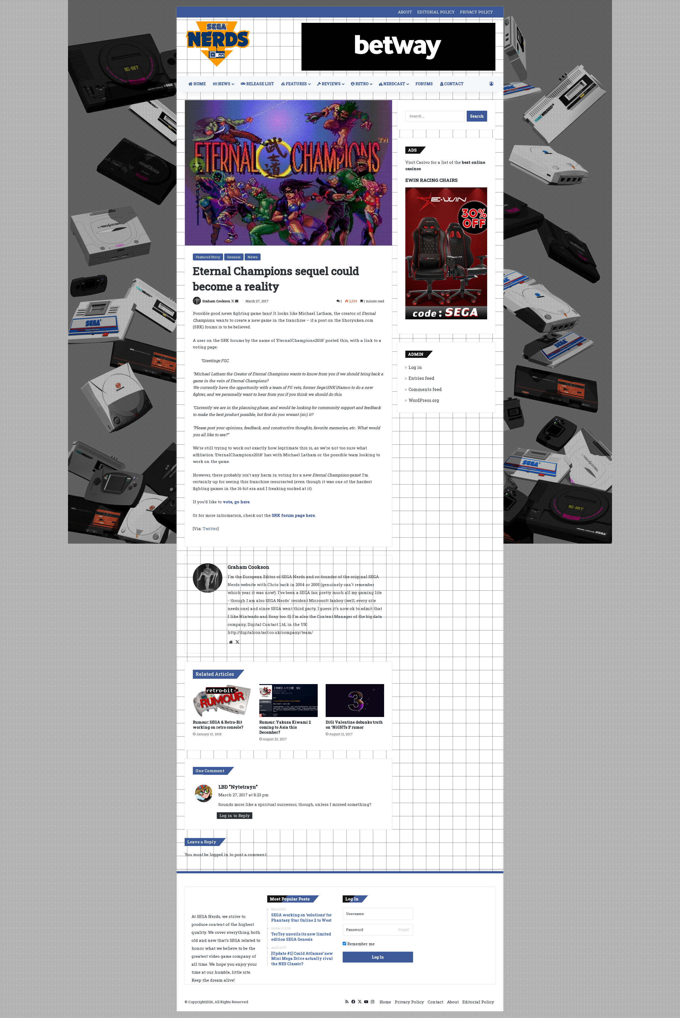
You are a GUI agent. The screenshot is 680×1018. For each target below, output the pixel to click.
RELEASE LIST (259, 83)
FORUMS (424, 83)
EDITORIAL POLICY (435, 12)
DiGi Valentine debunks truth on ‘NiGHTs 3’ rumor (354, 725)
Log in (415, 367)
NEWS (223, 83)
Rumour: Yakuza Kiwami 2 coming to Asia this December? (285, 727)
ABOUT (405, 12)
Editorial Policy (478, 1001)
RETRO (361, 83)
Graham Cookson (216, 301)
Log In (378, 957)
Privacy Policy (409, 1001)
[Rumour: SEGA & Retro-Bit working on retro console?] (222, 700)
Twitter (210, 528)
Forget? (403, 929)
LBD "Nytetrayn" (238, 787)
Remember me (360, 943)
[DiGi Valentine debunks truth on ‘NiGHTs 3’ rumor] (355, 700)
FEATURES (296, 83)
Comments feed (425, 389)
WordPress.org (424, 400)
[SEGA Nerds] (218, 44)
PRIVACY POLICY (476, 12)
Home (385, 1001)
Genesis (234, 257)
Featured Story (208, 257)
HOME (199, 83)
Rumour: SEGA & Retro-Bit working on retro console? (218, 725)
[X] (237, 642)
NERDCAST (393, 83)
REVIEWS (331, 83)
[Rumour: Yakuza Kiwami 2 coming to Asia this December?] (288, 700)
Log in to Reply (234, 815)
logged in (219, 854)
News (253, 257)
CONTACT (453, 83)
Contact (435, 1001)
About (453, 1001)
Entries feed (421, 378)
